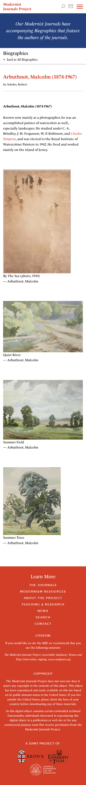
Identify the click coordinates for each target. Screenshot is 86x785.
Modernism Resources (43, 591)
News (43, 611)
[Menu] (80, 7)
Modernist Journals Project (17, 6)
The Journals (43, 585)
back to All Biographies (22, 60)
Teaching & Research (43, 604)
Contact (43, 624)
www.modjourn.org (59, 659)
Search (43, 617)
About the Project (43, 598)
